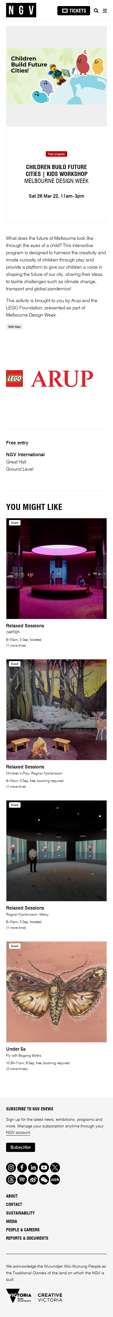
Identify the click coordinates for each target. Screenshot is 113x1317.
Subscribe (20, 1147)
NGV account (18, 1133)
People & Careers (23, 1230)
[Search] (96, 10)
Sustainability (20, 1213)
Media (11, 1222)
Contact (14, 1205)
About (12, 1196)
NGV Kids (14, 327)
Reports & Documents (27, 1238)
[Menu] (104, 10)
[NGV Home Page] (21, 10)
